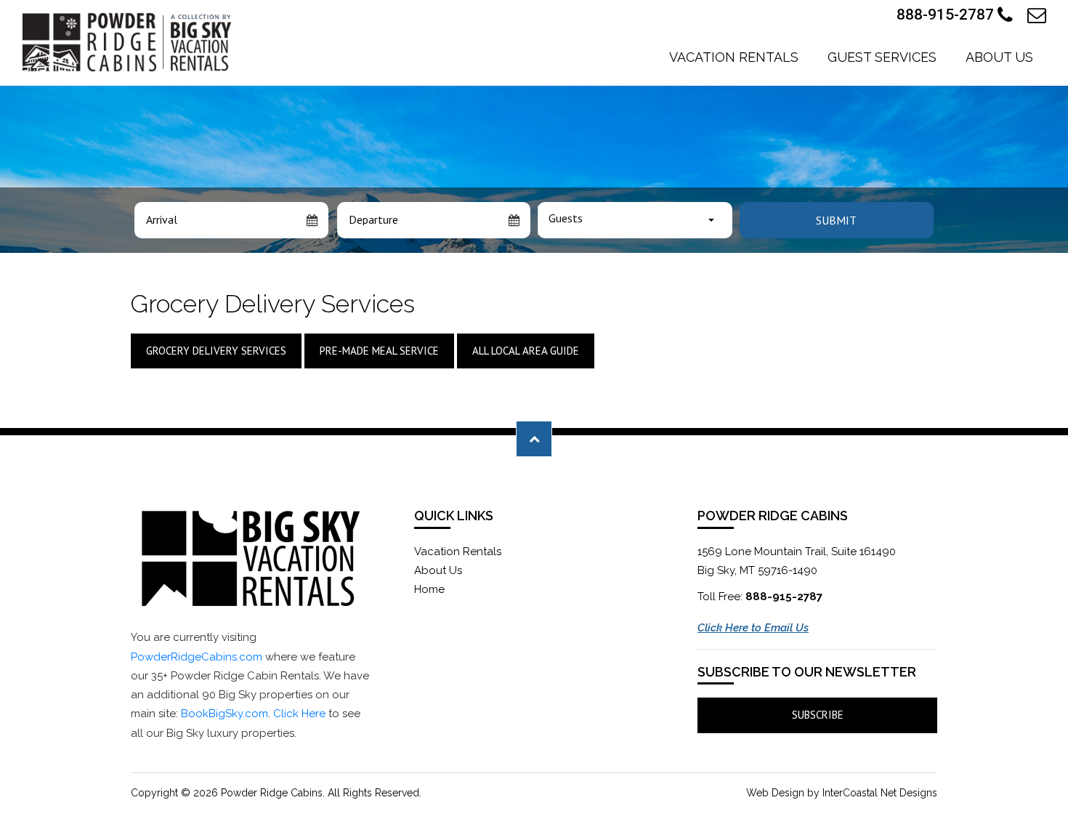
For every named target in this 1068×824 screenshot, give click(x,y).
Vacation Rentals (733, 57)
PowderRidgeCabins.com (196, 656)
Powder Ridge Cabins (128, 42)
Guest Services (882, 57)
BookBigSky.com (224, 713)
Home (429, 589)
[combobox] (635, 220)
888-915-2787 (947, 14)
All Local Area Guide (525, 351)
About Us (999, 57)
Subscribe (818, 715)
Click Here (299, 713)
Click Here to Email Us (753, 627)
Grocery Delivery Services (216, 351)
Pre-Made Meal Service (379, 351)
